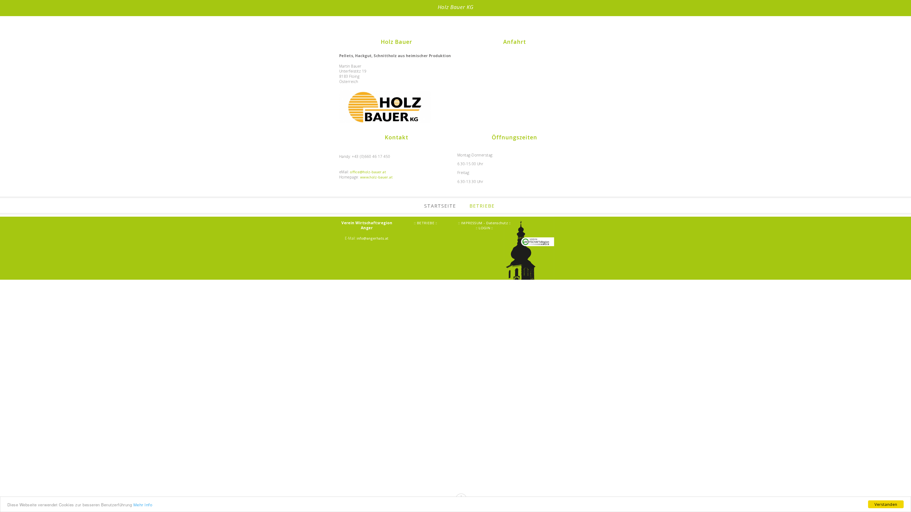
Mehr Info (142, 504)
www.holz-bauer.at (376, 177)
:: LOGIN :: (484, 227)
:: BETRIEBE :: (425, 222)
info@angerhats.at (373, 238)
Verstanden (885, 504)
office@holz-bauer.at (368, 171)
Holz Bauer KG (456, 7)
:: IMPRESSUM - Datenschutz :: (484, 222)
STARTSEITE (440, 205)
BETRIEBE (482, 205)
